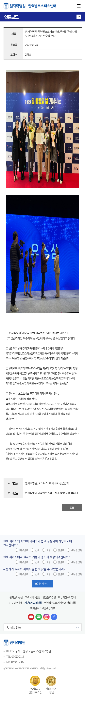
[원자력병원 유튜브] (31, 617)
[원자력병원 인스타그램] (46, 617)
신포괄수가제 (15, 603)
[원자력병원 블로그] (38, 617)
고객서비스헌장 (32, 597)
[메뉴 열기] (79, 6)
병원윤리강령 (49, 597)
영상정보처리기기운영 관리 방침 (60, 603)
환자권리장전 (16, 597)
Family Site (14, 627)
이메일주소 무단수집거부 (42, 608)
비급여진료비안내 (67, 597)
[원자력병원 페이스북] (54, 617)
